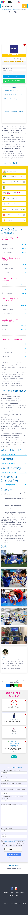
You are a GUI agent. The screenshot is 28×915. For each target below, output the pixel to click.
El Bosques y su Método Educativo (13, 94)
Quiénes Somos (8, 892)
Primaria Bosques (8, 103)
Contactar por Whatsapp (15, 80)
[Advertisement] (14, 29)
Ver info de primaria (14, 463)
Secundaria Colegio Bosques (12, 107)
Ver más (14, 756)
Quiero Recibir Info (14, 77)
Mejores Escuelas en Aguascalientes (11, 9)
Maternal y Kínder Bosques (11, 98)
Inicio (2, 9)
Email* (6, 828)
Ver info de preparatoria (14, 484)
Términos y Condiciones (9, 841)
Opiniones (6, 121)
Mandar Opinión (14, 854)
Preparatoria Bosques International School (13, 111)
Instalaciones (7, 117)
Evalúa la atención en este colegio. (10, 770)
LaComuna (20, 903)
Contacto (16, 892)
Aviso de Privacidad (19, 840)
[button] (25, 1)
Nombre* (3, 834)
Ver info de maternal (14, 454)
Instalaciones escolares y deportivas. (11, 783)
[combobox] (11, 6)
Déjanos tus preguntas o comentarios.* (12, 804)
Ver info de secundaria (14, 472)
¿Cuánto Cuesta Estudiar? (11, 90)
